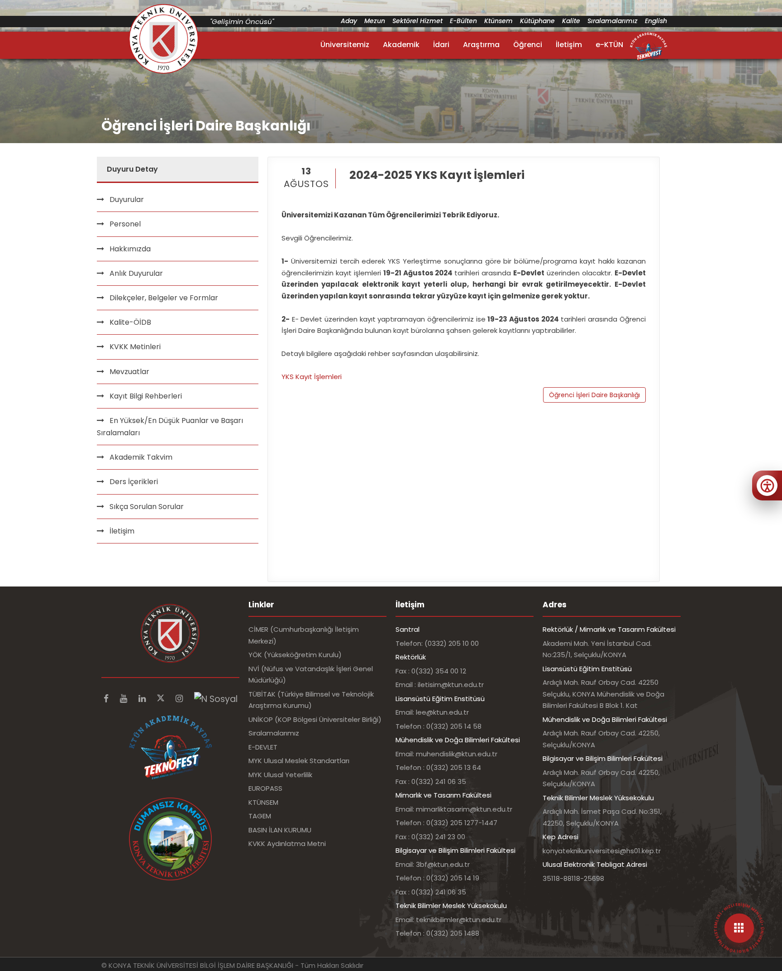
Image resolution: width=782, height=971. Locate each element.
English (656, 20)
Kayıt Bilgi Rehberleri (146, 396)
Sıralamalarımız (612, 20)
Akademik (401, 44)
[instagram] (180, 698)
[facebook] (107, 698)
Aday (349, 20)
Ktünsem (498, 20)
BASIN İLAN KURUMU (279, 830)
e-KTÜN (609, 44)
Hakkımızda (130, 249)
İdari (441, 44)
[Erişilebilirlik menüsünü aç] (767, 485)
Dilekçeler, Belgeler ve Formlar (164, 298)
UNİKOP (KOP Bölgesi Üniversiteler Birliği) (314, 719)
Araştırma (481, 44)
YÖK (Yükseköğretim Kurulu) (295, 654)
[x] (162, 698)
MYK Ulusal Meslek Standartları (298, 760)
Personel (125, 224)
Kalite (571, 20)
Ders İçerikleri (134, 481)
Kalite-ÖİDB (130, 322)
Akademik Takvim (141, 457)
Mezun (374, 20)
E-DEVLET (262, 747)
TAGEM (259, 816)
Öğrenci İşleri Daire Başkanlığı (594, 394)
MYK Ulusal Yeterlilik (280, 774)
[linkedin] (143, 698)
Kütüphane (537, 20)
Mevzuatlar (129, 371)
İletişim (569, 44)
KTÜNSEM (263, 802)
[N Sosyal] (216, 698)
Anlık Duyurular (136, 273)
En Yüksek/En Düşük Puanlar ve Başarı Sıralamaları (170, 426)
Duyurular (127, 199)
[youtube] (124, 698)
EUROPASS (265, 788)
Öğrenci (527, 44)
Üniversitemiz (344, 44)
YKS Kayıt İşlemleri (311, 376)
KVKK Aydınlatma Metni (287, 843)
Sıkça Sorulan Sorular (147, 506)
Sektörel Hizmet (417, 20)
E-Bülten (463, 20)
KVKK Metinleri (135, 346)
